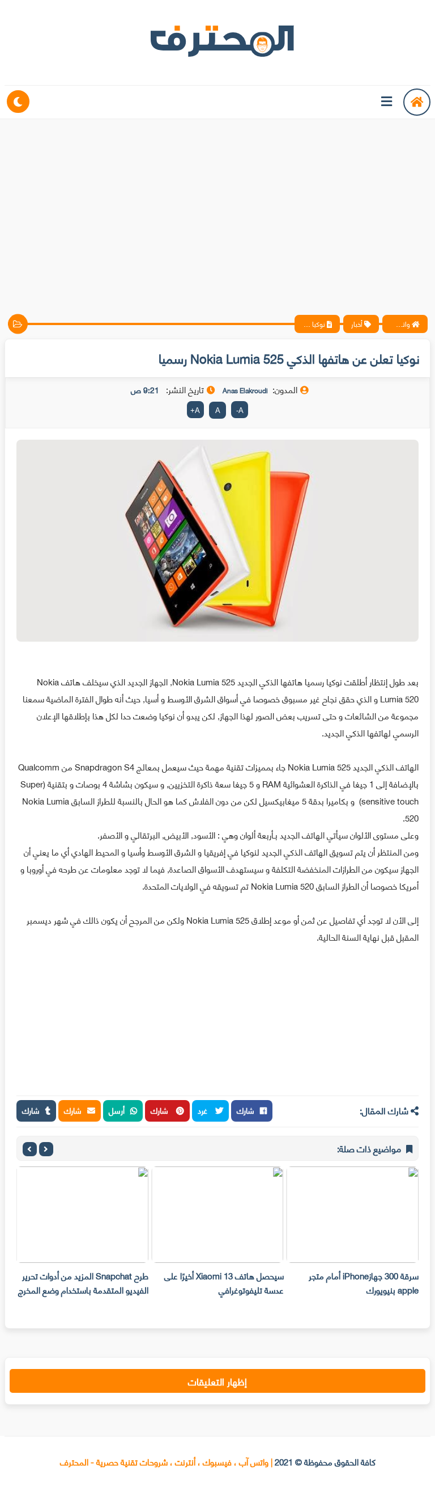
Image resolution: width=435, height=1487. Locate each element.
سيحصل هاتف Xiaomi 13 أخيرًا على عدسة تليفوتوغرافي (224, 1282)
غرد (204, 1110)
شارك (245, 1110)
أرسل (117, 1110)
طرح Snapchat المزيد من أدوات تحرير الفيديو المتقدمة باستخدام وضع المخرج (83, 1282)
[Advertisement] (217, 207)
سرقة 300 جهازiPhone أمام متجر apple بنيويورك (364, 1282)
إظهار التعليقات (217, 1381)
